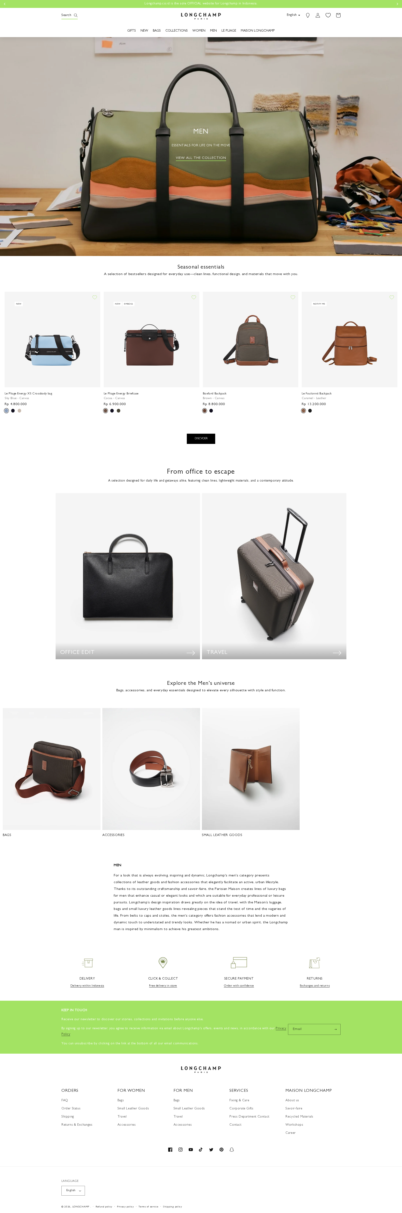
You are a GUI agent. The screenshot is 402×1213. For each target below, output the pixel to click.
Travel (122, 1116)
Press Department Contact (249, 1116)
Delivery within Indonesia (87, 986)
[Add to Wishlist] (94, 297)
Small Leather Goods (133, 1108)
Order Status (70, 1108)
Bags (120, 1100)
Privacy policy (125, 1207)
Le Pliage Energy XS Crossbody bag (28, 393)
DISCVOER (201, 438)
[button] (66, 15)
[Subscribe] (335, 1029)
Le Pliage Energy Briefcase (121, 393)
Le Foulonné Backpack (317, 393)
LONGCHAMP (80, 1207)
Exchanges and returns (315, 986)
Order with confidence (239, 986)
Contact (235, 1125)
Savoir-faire (293, 1108)
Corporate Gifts (241, 1108)
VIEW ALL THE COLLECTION (201, 158)
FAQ (64, 1100)
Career (290, 1133)
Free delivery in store (163, 986)
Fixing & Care (239, 1100)
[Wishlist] (328, 15)
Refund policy (104, 1207)
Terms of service (148, 1207)
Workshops (294, 1125)
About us (292, 1100)
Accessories (126, 1125)
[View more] (190, 653)
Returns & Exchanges (76, 1125)
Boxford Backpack (215, 393)
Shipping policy (172, 1207)
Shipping (67, 1116)
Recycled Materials (299, 1116)
